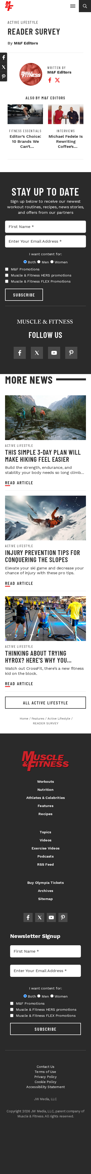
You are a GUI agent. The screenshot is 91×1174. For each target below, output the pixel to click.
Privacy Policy (45, 1077)
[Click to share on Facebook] (3, 57)
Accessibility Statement (45, 1087)
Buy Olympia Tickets (45, 883)
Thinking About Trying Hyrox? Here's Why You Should (36, 660)
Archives (45, 891)
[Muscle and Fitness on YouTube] (54, 353)
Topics (45, 832)
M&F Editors (26, 43)
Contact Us (46, 1067)
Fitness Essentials (25, 131)
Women (61, 262)
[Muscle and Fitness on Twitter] (37, 353)
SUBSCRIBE (24, 294)
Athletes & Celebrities (45, 798)
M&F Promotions (25, 269)
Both (32, 262)
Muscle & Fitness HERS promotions (41, 275)
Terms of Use (45, 1072)
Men (45, 262)
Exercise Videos (45, 848)
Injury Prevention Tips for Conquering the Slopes (42, 555)
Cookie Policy (46, 1082)
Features (45, 806)
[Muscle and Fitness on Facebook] (20, 353)
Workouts (45, 781)
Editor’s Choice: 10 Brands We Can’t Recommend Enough (25, 146)
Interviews (66, 131)
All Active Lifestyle (45, 702)
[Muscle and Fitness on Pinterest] (71, 353)
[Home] (9, 9)
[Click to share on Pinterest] (3, 76)
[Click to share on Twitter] (3, 67)
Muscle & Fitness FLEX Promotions (41, 281)
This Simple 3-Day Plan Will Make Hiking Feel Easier (43, 455)
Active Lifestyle (23, 22)
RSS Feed (45, 864)
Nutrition (45, 790)
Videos (45, 840)
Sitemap (45, 899)
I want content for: (45, 254)
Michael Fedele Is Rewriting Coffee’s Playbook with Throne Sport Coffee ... (66, 149)
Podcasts (45, 856)
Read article (19, 482)
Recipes (45, 814)
